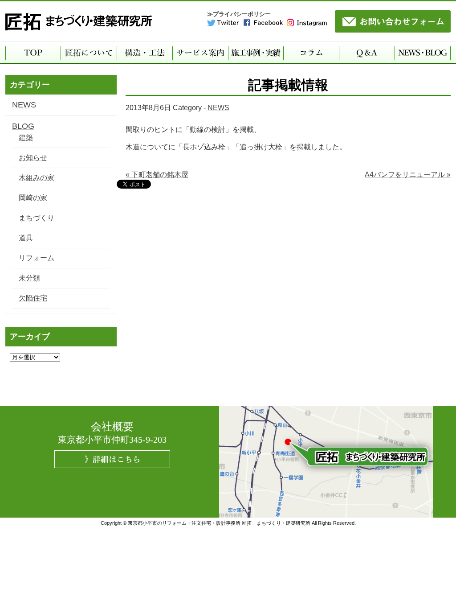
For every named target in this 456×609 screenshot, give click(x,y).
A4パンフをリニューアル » (408, 174)
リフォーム (36, 258)
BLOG (23, 126)
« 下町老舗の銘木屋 (157, 174)
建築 (26, 137)
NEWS (218, 107)
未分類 (29, 278)
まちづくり (36, 218)
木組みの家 (36, 177)
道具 (26, 238)
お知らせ (33, 157)
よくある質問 (367, 52)
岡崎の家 (33, 198)
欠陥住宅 (33, 298)
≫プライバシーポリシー (239, 14)
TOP (33, 52)
